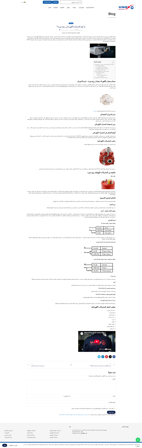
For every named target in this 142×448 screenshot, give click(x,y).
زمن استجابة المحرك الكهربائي (102, 67)
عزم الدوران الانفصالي (100, 65)
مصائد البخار (30, 432)
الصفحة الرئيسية (112, 17)
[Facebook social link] (113, 356)
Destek (55, 2)
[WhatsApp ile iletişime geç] (138, 440)
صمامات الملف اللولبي (55, 430)
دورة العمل (100, 73)
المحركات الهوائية (54, 435)
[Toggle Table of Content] (112, 62)
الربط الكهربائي (102, 76)
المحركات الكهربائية (54, 432)
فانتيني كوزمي (7, 435)
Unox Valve (72, 30)
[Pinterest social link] (106, 356)
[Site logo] (126, 7)
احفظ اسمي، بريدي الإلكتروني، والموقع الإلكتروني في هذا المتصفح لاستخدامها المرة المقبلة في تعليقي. (92, 408)
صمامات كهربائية (54, 437)
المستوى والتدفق (8, 430)
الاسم (113, 396)
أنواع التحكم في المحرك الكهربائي (102, 68)
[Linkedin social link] (102, 356)
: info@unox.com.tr (79, 433)
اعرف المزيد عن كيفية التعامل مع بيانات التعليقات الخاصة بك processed (74, 414)
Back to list (71, 364)
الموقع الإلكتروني (111, 402)
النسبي (95, 111)
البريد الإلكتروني (66, 396)
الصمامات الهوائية (31, 430)
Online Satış (47, 2)
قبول (5, 445)
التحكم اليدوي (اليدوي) (100, 72)
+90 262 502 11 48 (77, 431)
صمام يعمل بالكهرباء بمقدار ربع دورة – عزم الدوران (104, 64)
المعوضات (6, 432)
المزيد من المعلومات (13, 445)
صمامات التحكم (30, 435)
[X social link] (110, 356)
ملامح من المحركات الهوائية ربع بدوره (102, 71)
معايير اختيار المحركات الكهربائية (101, 77)
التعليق (113, 379)
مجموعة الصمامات (31, 437)
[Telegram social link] (99, 356)
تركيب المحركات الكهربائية (101, 69)
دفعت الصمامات (8, 437)
